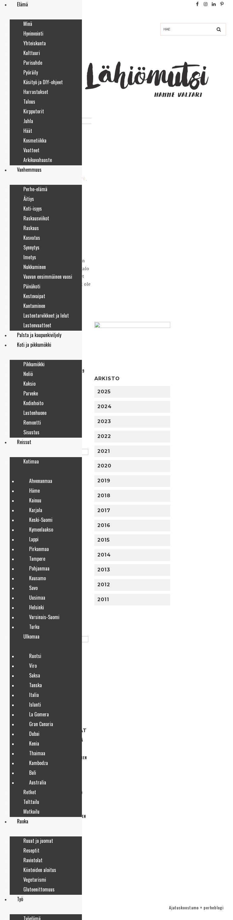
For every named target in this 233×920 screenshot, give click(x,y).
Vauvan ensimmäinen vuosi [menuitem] (47, 276)
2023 (104, 421)
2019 (103, 481)
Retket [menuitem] (29, 792)
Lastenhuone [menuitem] (34, 412)
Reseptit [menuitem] (31, 850)
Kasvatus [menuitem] (31, 237)
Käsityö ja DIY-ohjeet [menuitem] (43, 82)
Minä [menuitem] (27, 23)
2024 (104, 406)
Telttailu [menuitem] (31, 801)
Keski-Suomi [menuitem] (40, 519)
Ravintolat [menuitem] (32, 860)
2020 (104, 466)
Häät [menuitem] (27, 130)
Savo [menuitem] (33, 587)
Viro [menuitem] (33, 665)
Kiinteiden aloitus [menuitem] (39, 869)
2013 (103, 570)
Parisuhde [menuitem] (32, 62)
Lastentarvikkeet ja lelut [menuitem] (46, 315)
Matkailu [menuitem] (31, 811)
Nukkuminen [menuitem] (34, 266)
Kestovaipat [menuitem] (34, 296)
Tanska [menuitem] (35, 685)
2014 (104, 555)
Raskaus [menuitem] (31, 228)
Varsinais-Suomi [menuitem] (44, 617)
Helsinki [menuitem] (36, 607)
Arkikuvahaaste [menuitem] (37, 160)
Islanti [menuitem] (35, 704)
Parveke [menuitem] (30, 393)
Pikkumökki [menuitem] (34, 364)
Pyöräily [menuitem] (30, 72)
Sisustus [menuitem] (31, 432)
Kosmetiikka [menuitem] (34, 140)
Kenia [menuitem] (34, 743)
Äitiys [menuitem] (28, 198)
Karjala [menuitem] (35, 510)
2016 (103, 525)
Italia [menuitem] (34, 694)
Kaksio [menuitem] (29, 383)
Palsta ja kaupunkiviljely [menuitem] (39, 335)
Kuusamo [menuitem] (37, 578)
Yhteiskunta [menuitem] (34, 43)
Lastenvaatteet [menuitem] (37, 325)
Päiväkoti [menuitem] (31, 286)
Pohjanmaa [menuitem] (39, 568)
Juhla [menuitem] (28, 121)
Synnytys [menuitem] (31, 247)
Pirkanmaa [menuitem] (39, 549)
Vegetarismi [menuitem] (34, 879)
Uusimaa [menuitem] (37, 597)
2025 (104, 392)
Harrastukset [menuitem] (35, 91)
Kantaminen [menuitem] (34, 305)
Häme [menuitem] (34, 490)
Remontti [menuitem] (32, 422)
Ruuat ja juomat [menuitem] (38, 840)
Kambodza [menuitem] (38, 763)
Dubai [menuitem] (34, 733)
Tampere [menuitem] (37, 558)
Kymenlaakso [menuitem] (41, 529)
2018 (103, 495)
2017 (103, 510)
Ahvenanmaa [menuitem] (40, 480)
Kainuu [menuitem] (35, 500)
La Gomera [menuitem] (39, 714)
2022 (104, 436)
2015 (103, 540)
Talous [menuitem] (29, 101)
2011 (103, 599)
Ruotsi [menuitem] (35, 656)
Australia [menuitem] (37, 782)
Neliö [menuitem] (28, 373)
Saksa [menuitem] (34, 675)
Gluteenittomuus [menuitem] (39, 889)
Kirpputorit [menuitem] (33, 111)
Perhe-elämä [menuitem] (35, 189)
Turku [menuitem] (34, 626)
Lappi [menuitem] (34, 539)
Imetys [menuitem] (29, 257)
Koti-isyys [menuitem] (32, 208)
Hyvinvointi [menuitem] (33, 33)
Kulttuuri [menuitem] (31, 53)
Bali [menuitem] (32, 772)
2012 (103, 584)
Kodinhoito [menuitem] (33, 403)
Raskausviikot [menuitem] (36, 218)
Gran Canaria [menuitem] (41, 724)
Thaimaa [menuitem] (37, 753)
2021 (103, 451)
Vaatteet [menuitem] (31, 150)
